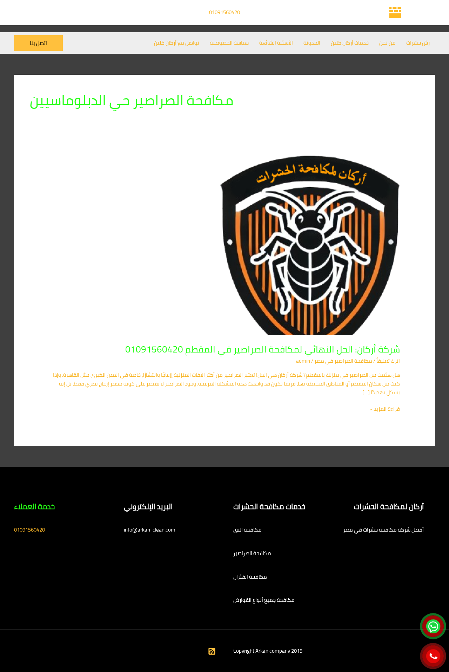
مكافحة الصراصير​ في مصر (343, 361)
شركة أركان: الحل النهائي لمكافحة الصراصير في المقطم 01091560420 (262, 349)
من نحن (387, 43)
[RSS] (212, 651)
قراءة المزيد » (385, 409)
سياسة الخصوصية (229, 43)
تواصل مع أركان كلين (176, 43)
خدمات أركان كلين (350, 43)
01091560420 (224, 12)
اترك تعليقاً (388, 361)
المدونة (311, 43)
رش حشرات (418, 43)
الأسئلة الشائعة (276, 43)
